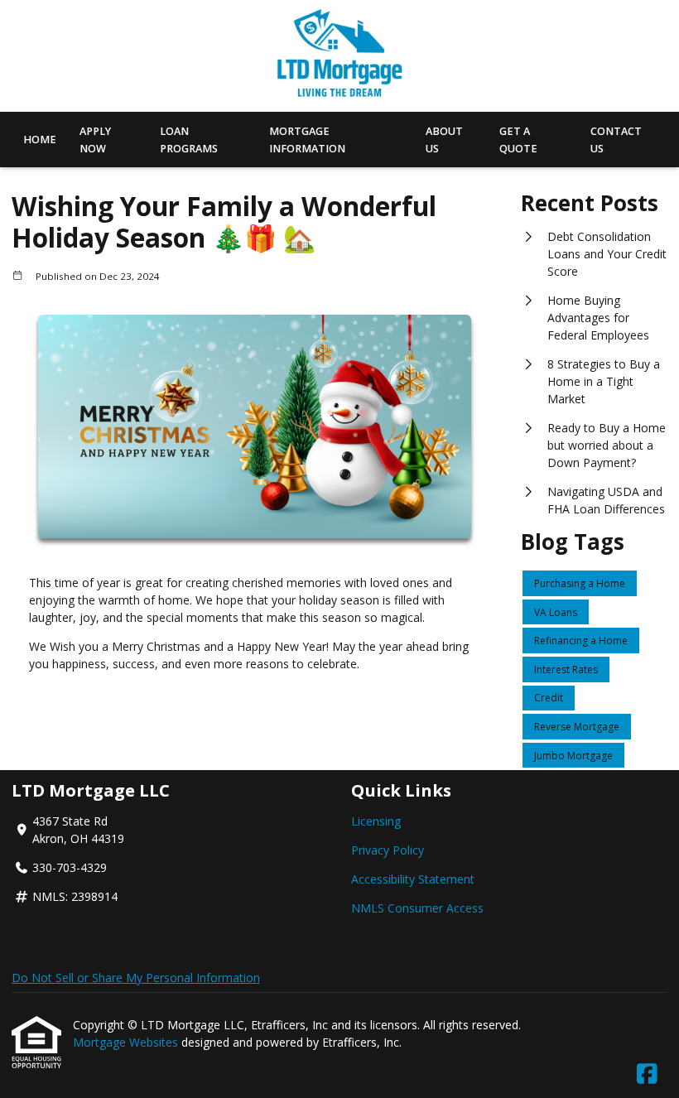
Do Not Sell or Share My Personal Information (136, 977)
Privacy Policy (387, 850)
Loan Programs (189, 140)
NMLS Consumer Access (417, 908)
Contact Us (616, 140)
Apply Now (95, 140)
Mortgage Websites (127, 1042)
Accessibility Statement (412, 879)
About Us (444, 140)
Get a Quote (518, 140)
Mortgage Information (307, 140)
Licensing (376, 821)
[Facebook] (647, 1074)
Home (39, 139)
